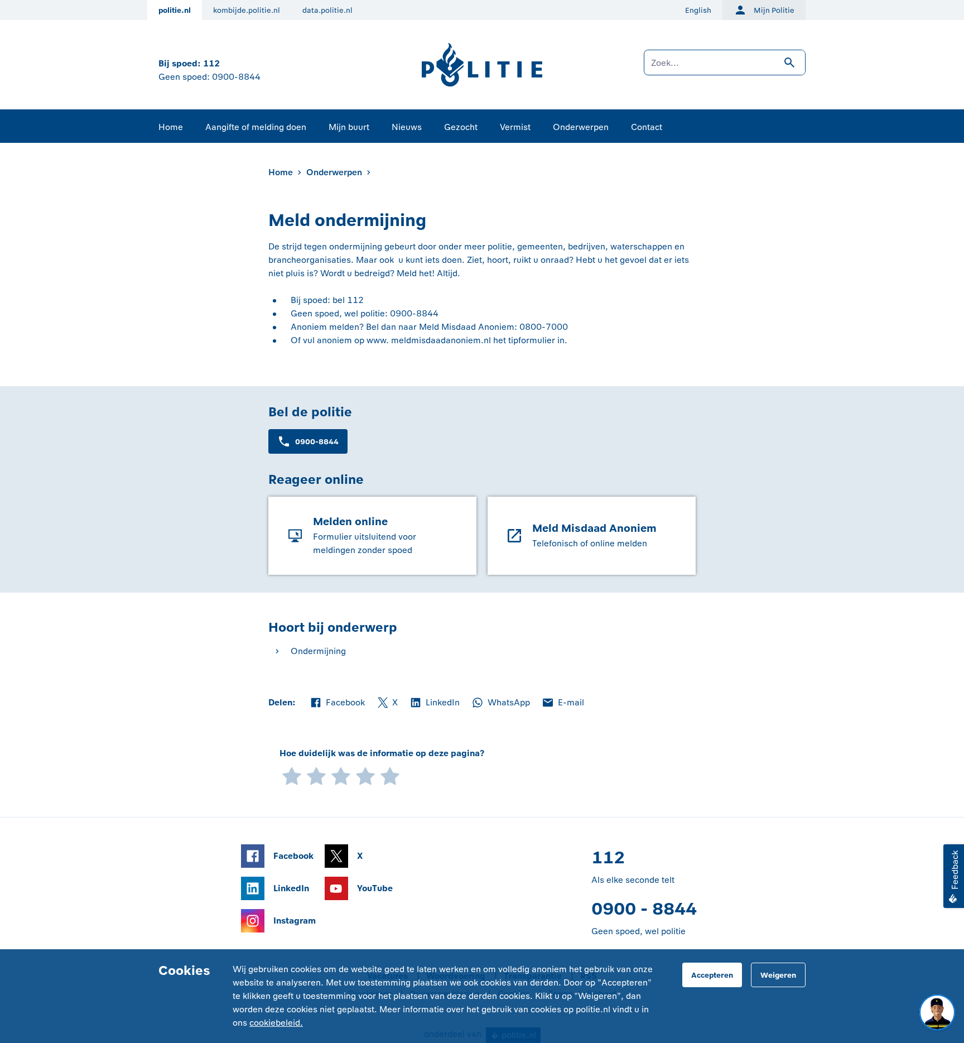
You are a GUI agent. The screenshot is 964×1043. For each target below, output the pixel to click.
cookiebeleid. (276, 1022)
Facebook (337, 703)
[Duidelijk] (365, 775)
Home (170, 127)
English (698, 10)
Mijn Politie (774, 10)
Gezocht (461, 127)
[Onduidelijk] (316, 775)
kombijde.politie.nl (246, 10)
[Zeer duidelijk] (390, 775)
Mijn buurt (349, 127)
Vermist (515, 127)
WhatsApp (500, 703)
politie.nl (174, 10)
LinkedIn (434, 703)
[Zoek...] (725, 68)
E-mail (562, 703)
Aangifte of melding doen (255, 127)
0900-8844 (236, 76)
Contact (646, 127)
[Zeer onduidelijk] (291, 775)
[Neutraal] (341, 775)
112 (211, 63)
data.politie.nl (327, 10)
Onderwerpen (581, 127)
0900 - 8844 (644, 909)
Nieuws (407, 127)
